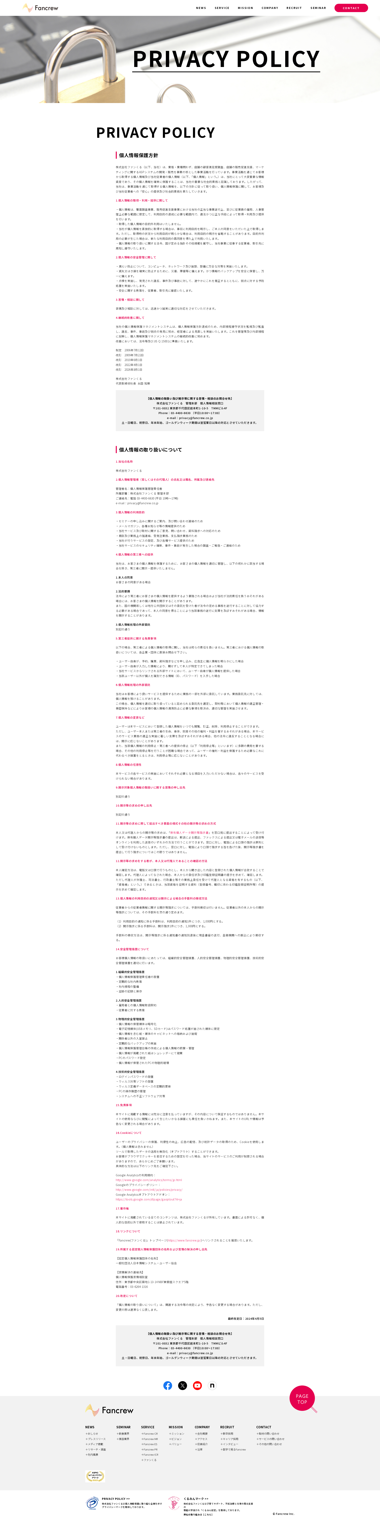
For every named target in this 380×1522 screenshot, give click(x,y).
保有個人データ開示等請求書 (189, 833)
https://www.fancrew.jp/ (184, 1240)
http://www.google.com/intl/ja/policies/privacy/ (149, 1190)
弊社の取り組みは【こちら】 (199, 1514)
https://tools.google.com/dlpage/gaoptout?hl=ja (149, 1199)
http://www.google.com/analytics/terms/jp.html (149, 1180)
